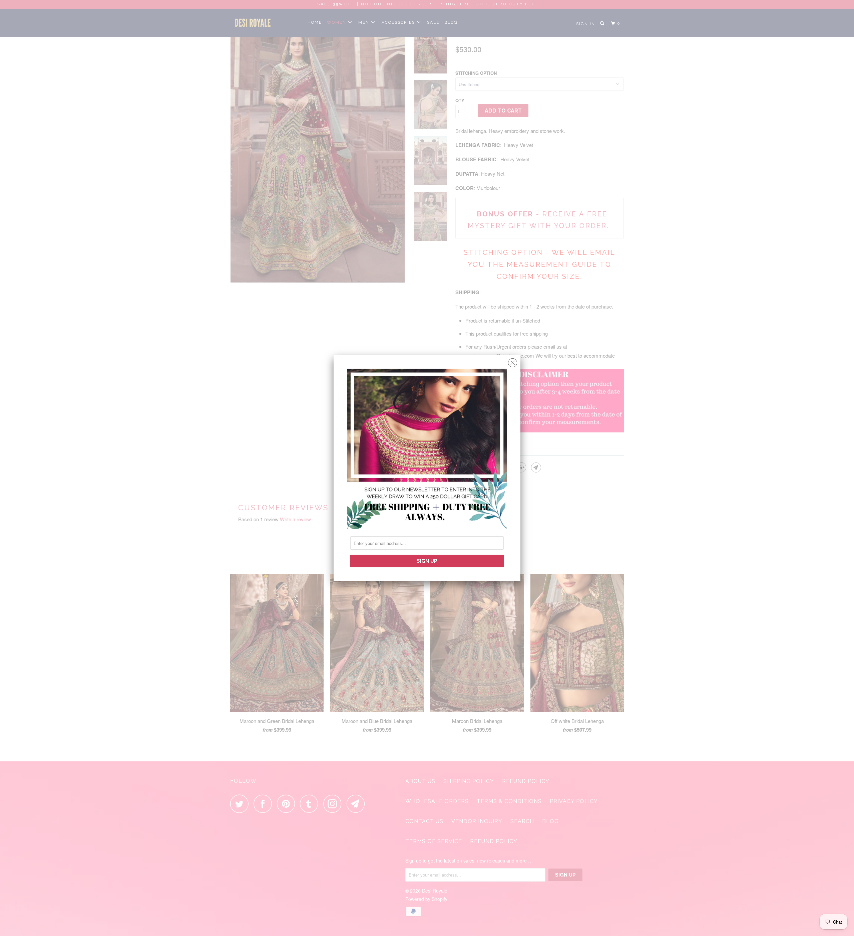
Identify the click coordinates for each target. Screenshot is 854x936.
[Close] (512, 361)
